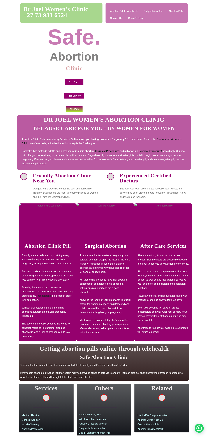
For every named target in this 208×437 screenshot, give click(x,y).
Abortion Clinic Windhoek (124, 11)
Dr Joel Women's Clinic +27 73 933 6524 (55, 12)
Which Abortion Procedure (93, 419)
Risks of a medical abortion (93, 423)
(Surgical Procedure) (107, 151)
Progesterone (43, 295)
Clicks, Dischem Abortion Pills (95, 432)
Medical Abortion (31, 415)
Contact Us (116, 18)
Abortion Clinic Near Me (150, 419)
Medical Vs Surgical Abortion (152, 415)
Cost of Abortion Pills (148, 424)
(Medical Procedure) (150, 151)
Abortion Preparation (33, 429)
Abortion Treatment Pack (150, 429)
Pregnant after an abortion (92, 428)
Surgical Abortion (153, 11)
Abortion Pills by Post (90, 414)
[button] (199, 428)
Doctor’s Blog (135, 18)
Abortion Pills (176, 11)
